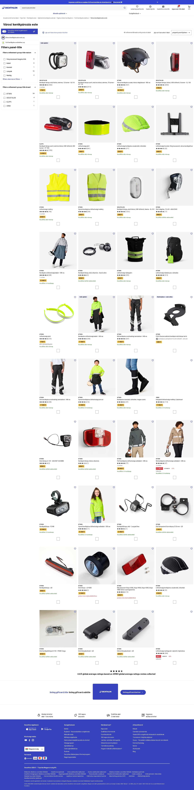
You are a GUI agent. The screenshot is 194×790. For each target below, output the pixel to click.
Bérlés (66, 729)
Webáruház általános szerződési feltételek (36, 772)
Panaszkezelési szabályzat (96, 774)
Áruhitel (66, 751)
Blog (134, 751)
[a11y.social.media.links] (25, 740)
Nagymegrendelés (70, 757)
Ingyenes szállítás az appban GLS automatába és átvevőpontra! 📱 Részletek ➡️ (95, 2)
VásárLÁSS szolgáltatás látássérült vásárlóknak (148, 734)
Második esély (68, 734)
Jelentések (131, 776)
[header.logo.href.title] (10, 7)
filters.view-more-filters (11, 79)
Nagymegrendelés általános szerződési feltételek (72, 774)
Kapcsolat (104, 729)
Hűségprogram (69, 743)
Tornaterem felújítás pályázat (142, 737)
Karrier (135, 746)
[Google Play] (47, 729)
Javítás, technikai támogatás (110, 740)
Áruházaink (136, 748)
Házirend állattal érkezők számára (53, 776)
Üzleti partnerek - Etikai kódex (153, 774)
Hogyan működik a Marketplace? (111, 748)
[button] (19, 59)
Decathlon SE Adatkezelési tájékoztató (118, 774)
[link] (133, 692)
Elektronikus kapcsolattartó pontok (96, 776)
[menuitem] (60, 13)
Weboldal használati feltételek (32, 776)
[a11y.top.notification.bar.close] (157, 2)
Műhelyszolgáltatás (70, 737)
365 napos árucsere (107, 737)
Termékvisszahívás (107, 746)
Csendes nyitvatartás (140, 731)
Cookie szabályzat (137, 774)
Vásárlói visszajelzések (57, 772)
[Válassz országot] (34, 749)
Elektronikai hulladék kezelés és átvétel (77, 740)
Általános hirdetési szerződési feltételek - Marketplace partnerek (126, 772)
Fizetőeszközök (106, 734)
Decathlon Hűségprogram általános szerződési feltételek (39, 774)
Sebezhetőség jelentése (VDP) (117, 776)
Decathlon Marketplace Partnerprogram (77, 754)
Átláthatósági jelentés (144, 776)
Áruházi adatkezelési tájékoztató (97, 772)
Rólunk (135, 729)
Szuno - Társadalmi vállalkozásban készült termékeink (150, 740)
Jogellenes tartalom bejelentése (75, 776)
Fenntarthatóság (138, 743)
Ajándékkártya (68, 746)
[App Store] (32, 729)
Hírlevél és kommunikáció (109, 743)
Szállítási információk (108, 731)
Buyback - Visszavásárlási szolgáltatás (77, 731)
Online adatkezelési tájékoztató (76, 772)
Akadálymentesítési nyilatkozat (33, 778)
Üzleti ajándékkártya (70, 748)
